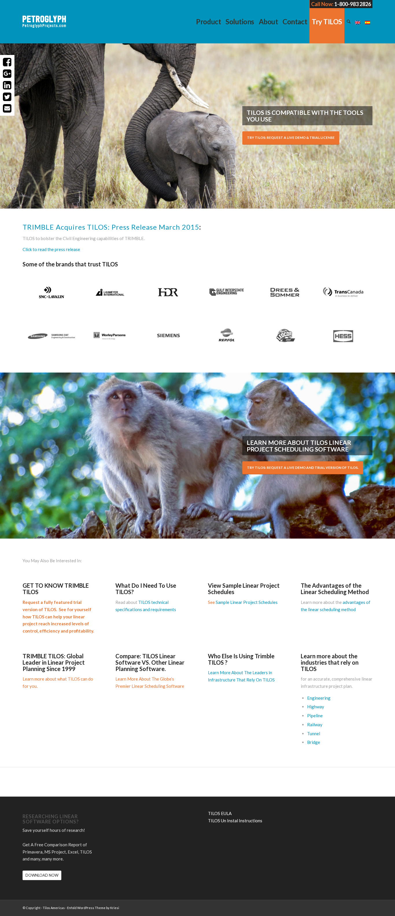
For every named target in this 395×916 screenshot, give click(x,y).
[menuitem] (208, 21)
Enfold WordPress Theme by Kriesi (93, 908)
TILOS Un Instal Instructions (235, 820)
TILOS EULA (220, 813)
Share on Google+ (7, 73)
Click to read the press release (51, 249)
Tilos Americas (54, 908)
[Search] (348, 21)
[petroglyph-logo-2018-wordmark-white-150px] (44, 26)
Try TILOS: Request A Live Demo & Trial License (291, 137)
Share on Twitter (7, 97)
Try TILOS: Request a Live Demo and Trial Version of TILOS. (303, 467)
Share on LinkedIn (7, 85)
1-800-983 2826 (352, 4)
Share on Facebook (7, 62)
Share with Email (7, 108)
